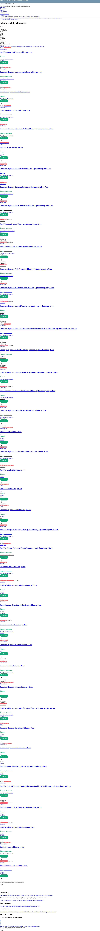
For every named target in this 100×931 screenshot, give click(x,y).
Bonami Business (32, 912)
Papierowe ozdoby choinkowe (46, 895)
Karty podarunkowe (19, 912)
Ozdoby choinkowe (57, 18)
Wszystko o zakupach (5, 906)
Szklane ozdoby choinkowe (32, 895)
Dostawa (12, 906)
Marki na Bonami (11, 912)
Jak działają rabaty (35, 906)
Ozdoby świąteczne (30, 18)
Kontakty (2, 912)
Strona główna (3, 18)
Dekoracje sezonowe (21, 18)
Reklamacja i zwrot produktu (21, 906)
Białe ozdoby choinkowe (6, 895)
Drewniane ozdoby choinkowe (19, 895)
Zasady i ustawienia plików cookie (31, 926)
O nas (5, 912)
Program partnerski (46, 912)
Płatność (29, 906)
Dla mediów (39, 912)
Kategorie (9, 18)
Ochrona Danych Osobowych (16, 926)
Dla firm (26, 912)
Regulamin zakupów (5, 926)
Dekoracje (13, 18)
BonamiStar (53, 912)
